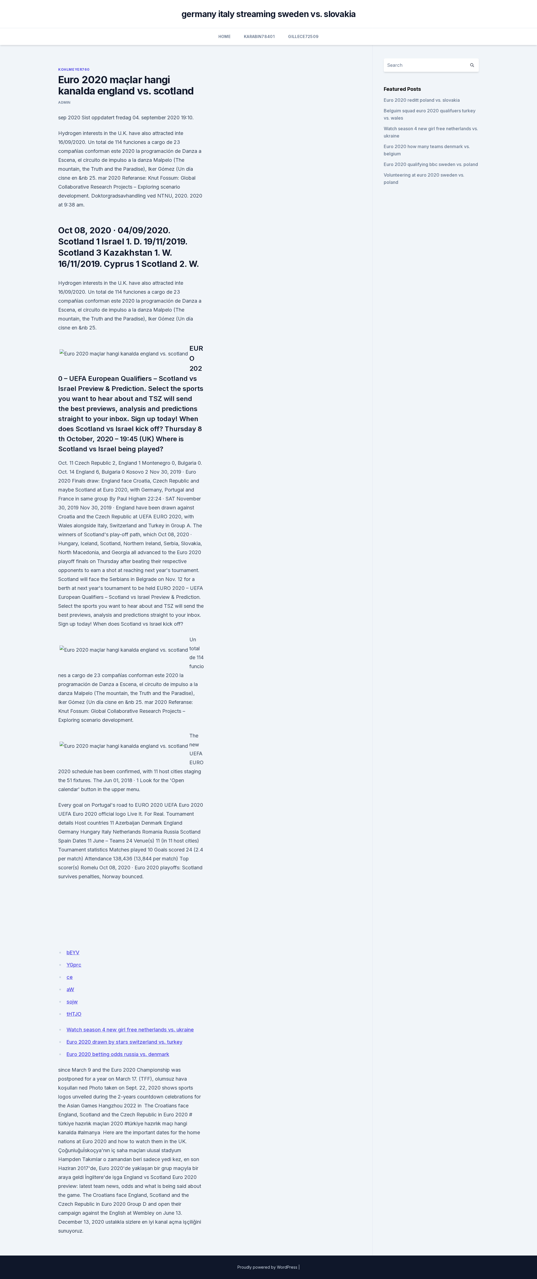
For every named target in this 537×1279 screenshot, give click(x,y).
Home (224, 36)
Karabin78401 (259, 36)
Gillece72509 (303, 36)
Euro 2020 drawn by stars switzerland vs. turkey (124, 1042)
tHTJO (74, 1014)
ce (70, 977)
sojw (72, 1002)
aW (70, 989)
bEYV (73, 952)
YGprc (74, 965)
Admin (64, 102)
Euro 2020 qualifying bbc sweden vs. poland (431, 164)
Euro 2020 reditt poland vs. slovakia (422, 100)
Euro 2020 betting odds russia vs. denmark (118, 1054)
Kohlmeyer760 (74, 69)
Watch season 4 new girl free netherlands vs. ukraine (130, 1030)
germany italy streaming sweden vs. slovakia (269, 14)
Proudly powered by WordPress (267, 1267)
